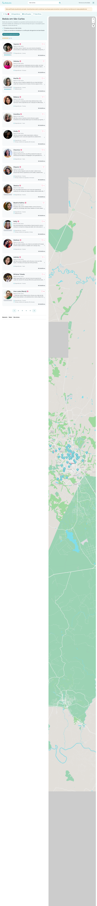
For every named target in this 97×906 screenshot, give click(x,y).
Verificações (27, 14)
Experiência (16, 14)
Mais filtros (38, 14)
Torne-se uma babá (84, 2)
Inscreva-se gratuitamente (11, 34)
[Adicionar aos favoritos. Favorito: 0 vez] (43, 61)
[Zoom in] (93, 19)
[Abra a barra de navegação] (93, 2)
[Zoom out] (93, 21)
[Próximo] (34, 310)
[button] (62, 455)
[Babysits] (6, 2)
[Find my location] (93, 25)
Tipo (7, 14)
